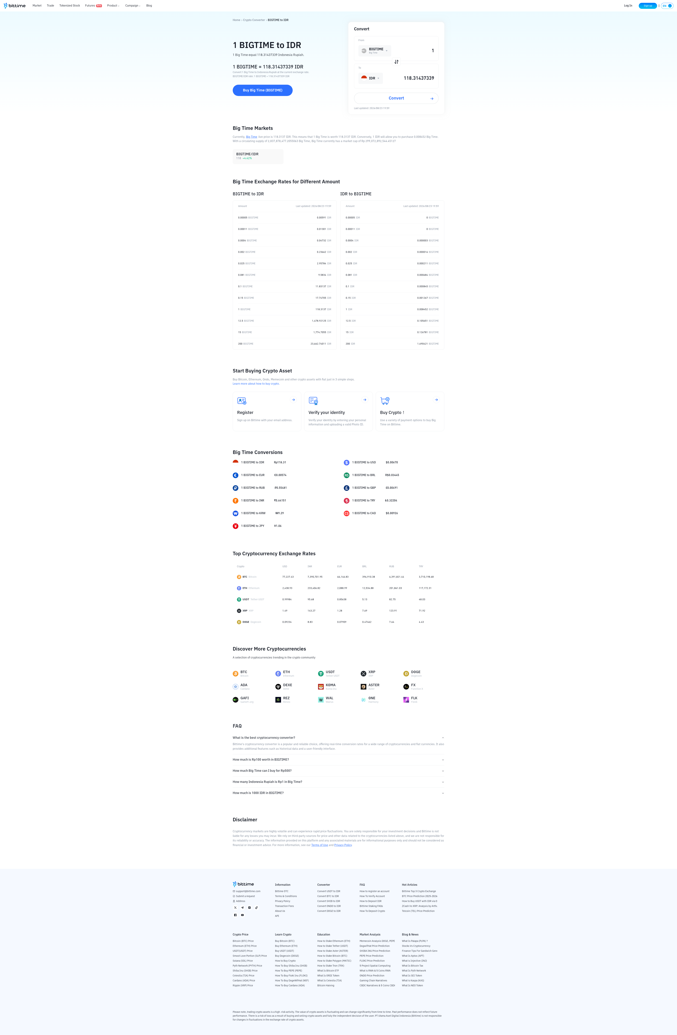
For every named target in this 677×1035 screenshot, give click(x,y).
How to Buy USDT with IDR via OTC (421, 901)
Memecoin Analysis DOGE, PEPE (377, 941)
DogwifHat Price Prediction (375, 946)
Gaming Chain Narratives (373, 980)
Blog (149, 5)
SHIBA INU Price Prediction (375, 951)
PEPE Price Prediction (371, 956)
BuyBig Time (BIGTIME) (262, 90)
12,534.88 (368, 588)
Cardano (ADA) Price (244, 980)
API (277, 916)
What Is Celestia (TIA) (329, 980)
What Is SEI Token (412, 975)
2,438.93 (287, 588)
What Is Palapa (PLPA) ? (415, 941)
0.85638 (341, 599)
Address (240, 901)
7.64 (391, 622)
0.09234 (287, 622)
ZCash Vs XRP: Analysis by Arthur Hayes (424, 906)
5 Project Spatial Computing (375, 966)
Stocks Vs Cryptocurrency (416, 946)
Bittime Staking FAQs (371, 906)
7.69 (364, 611)
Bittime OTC (281, 891)
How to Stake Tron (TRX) (330, 966)
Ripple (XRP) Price (243, 985)
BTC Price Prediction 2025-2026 (419, 896)
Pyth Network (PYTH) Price (247, 966)
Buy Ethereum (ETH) (286, 946)
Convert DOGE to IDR (329, 911)
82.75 (392, 599)
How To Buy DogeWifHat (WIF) (292, 980)
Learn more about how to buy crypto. (256, 384)
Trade (50, 5)
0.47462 (366, 622)
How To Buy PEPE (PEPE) (288, 971)
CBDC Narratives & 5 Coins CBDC (378, 985)
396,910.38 (368, 577)
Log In (628, 5)
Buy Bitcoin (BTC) (285, 941)
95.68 (311, 599)
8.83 (310, 622)
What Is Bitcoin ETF (328, 971)
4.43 (421, 622)
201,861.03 (395, 588)
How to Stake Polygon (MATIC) (334, 961)
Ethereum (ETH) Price (245, 946)
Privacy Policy (343, 845)
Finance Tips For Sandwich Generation (423, 951)
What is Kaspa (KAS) (413, 980)
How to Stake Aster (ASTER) (332, 951)
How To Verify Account (372, 896)
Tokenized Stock (69, 5)
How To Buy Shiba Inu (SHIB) (291, 966)
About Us (280, 911)
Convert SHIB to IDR (328, 901)
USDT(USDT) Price (243, 951)
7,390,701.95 (315, 577)
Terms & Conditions (286, 896)
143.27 (311, 611)
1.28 (339, 611)
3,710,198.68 (426, 577)
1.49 (284, 611)
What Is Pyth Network (414, 971)
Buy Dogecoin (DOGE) (287, 956)
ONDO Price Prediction (372, 975)
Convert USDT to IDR (328, 891)
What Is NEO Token (412, 985)
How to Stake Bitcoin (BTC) (332, 956)
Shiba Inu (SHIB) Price (245, 971)
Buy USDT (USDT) (284, 951)
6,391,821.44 (396, 577)
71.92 (422, 611)
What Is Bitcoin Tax (412, 966)
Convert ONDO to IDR (329, 906)
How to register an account (374, 891)
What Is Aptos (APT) (413, 956)
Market (37, 5)
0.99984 (287, 599)
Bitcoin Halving (325, 985)
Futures (93, 5)
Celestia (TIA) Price (243, 975)
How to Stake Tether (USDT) (332, 946)
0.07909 (341, 622)
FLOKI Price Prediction (372, 961)
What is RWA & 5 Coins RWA (375, 971)
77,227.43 (288, 577)
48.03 (422, 599)
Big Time (251, 137)
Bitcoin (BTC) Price (243, 941)
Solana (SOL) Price (243, 961)
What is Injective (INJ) (414, 961)
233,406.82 (314, 588)
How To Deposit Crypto (372, 911)
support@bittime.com (248, 891)
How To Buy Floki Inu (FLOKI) (291, 975)
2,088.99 (342, 588)
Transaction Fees (284, 906)
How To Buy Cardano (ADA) (290, 985)
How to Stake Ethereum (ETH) (333, 941)
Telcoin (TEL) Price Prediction (418, 911)
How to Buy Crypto (285, 961)
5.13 (364, 599)
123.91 (393, 611)
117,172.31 (425, 588)
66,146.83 (343, 577)
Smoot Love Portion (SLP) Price (250, 956)
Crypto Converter (254, 20)
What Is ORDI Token (328, 975)
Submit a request (245, 896)
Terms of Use (319, 845)
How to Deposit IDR (371, 901)
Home (236, 20)
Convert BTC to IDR (328, 896)
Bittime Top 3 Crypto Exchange (419, 891)
